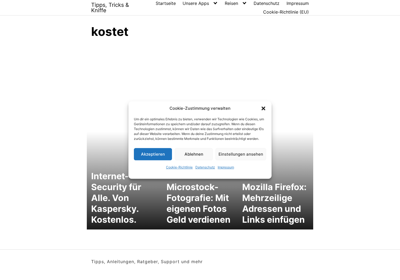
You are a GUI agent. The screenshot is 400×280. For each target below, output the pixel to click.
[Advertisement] (200, 84)
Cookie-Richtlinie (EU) (286, 12)
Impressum (226, 167)
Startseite (166, 3)
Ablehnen (193, 154)
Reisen (231, 3)
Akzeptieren (153, 154)
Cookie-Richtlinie (179, 167)
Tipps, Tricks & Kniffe (110, 7)
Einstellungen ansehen (241, 154)
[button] (263, 108)
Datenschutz (205, 167)
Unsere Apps (196, 3)
